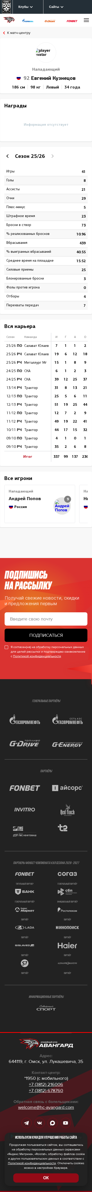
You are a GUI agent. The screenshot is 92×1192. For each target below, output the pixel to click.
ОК (46, 1178)
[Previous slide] (8, 156)
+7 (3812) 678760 (46, 1090)
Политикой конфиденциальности (37, 656)
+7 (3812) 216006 (46, 1084)
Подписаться (46, 635)
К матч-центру (18, 33)
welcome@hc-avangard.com (46, 1107)
